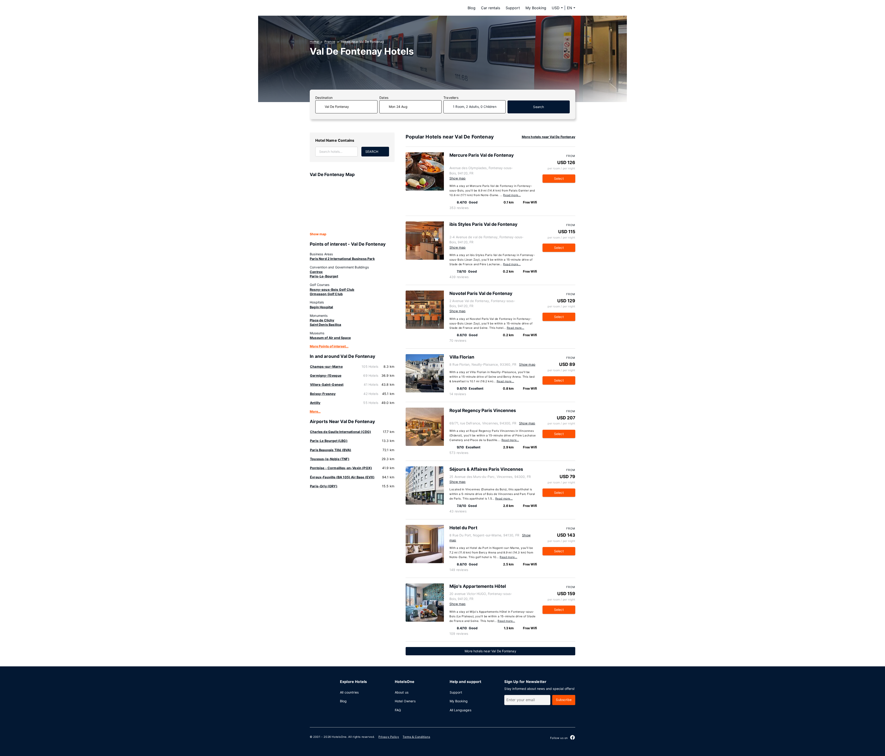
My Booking (535, 8)
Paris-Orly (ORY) (323, 486)
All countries (349, 692)
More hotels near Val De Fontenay (548, 137)
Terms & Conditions (416, 736)
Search (538, 107)
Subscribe (564, 700)
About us (401, 692)
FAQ (398, 710)
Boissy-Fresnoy (323, 394)
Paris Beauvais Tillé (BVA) (330, 450)
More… (315, 411)
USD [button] (556, 8)
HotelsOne (339, 736)
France (329, 42)
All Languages (460, 710)
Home (314, 42)
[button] (571, 8)
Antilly (315, 403)
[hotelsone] (339, 8)
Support (513, 8)
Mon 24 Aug (398, 107)
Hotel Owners (405, 701)
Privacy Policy (388, 736)
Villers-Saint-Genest (326, 384)
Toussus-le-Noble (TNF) (329, 459)
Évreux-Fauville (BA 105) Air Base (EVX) (342, 477)
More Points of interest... (329, 346)
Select (559, 178)
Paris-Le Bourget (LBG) (329, 441)
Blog (471, 8)
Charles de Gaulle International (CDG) (340, 432)
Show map (318, 234)
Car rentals (490, 8)
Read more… (512, 195)
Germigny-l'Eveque (325, 375)
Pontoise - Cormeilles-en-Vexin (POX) (341, 468)
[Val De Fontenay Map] (352, 205)
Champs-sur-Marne (326, 366)
